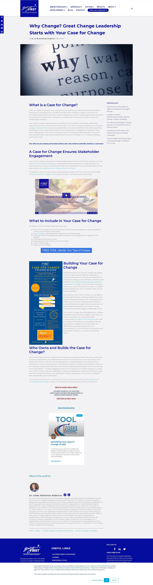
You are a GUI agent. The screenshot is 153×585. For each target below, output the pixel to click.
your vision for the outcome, (84, 319)
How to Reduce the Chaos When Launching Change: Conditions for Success (119, 141)
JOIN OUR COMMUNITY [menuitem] (98, 10)
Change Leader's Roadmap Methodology (57, 531)
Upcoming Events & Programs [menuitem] (63, 554)
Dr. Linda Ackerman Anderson (43, 39)
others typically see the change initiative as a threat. (57, 168)
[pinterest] (2, 28)
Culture (37, 531)
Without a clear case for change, (40, 163)
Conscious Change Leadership (86, 531)
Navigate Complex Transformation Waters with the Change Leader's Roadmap (118, 117)
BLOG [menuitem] (70, 10)
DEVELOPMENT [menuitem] (56, 10)
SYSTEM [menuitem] (88, 7)
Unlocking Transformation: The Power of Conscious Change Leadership (118, 133)
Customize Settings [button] (97, 580)
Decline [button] (114, 580)
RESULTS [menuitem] (101, 7)
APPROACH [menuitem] (76, 7)
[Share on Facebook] (1, 17)
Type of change (39, 233)
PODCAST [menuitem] (80, 10)
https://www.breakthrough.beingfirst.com (79, 568)
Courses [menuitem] (55, 557)
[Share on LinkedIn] (2, 24)
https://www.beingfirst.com (57, 568)
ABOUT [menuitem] (111, 7)
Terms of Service (91, 566)
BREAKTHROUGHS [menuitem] (58, 7)
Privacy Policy (101, 566)
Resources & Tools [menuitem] (59, 560)
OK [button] (106, 580)
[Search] (131, 8)
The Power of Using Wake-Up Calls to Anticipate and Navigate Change (118, 109)
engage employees (36, 128)
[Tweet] (2, 21)
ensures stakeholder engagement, (41, 174)
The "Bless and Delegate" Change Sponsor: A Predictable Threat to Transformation (119, 125)
